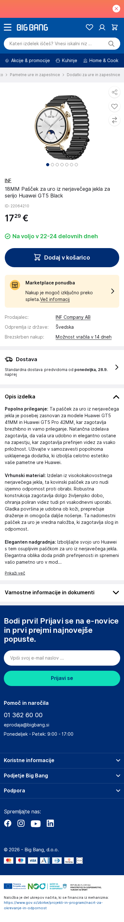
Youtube (36, 823)
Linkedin (50, 823)
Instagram (21, 823)
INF (8, 180)
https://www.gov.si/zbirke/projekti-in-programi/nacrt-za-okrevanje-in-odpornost (53, 905)
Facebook (7, 823)
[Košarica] (114, 27)
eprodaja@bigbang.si (26, 724)
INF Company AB (73, 317)
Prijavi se (62, 678)
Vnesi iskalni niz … (51, 43)
